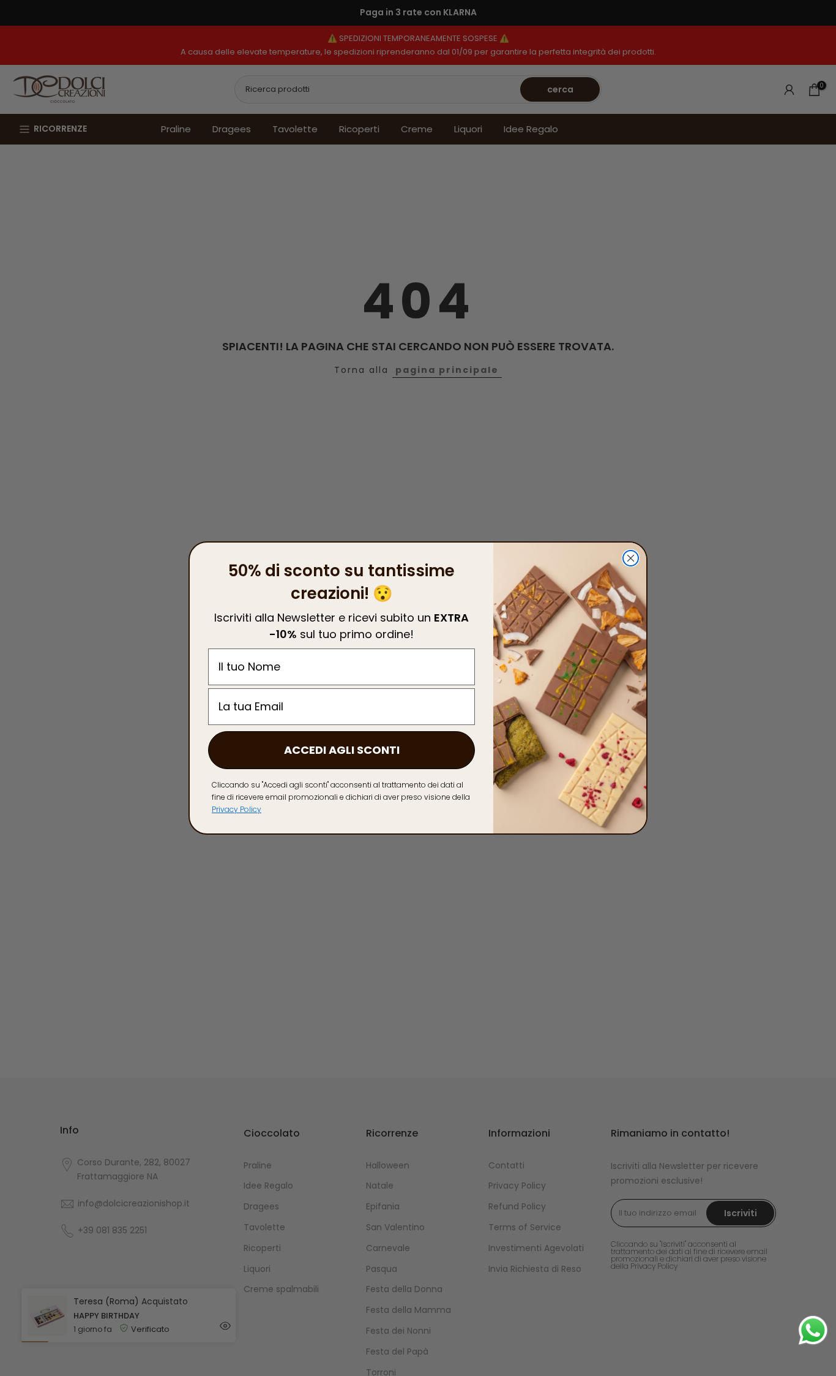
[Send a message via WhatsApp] (813, 1330)
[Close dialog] (630, 558)
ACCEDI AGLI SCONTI (342, 750)
